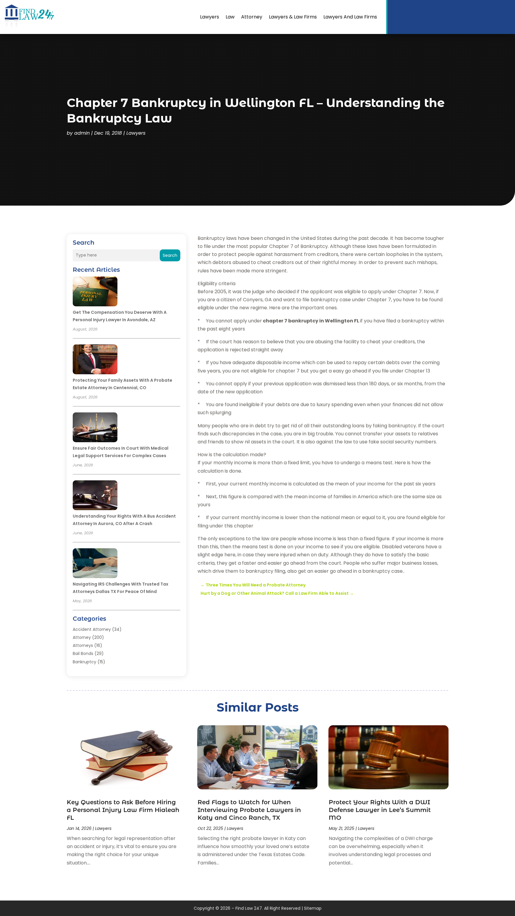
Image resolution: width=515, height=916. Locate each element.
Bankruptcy (84, 662)
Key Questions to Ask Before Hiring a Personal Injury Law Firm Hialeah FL (123, 810)
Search (170, 255)
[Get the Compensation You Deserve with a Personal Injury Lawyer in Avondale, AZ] (95, 292)
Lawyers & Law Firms (293, 16)
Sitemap (313, 908)
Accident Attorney (92, 629)
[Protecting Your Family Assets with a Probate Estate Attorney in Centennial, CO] (95, 360)
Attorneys (83, 645)
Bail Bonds (83, 653)
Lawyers (209, 16)
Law (230, 16)
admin (82, 133)
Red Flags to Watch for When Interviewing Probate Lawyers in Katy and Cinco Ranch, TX (249, 810)
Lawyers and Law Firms (350, 16)
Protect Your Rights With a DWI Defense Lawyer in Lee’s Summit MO (380, 810)
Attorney (251, 16)
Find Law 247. (249, 908)
